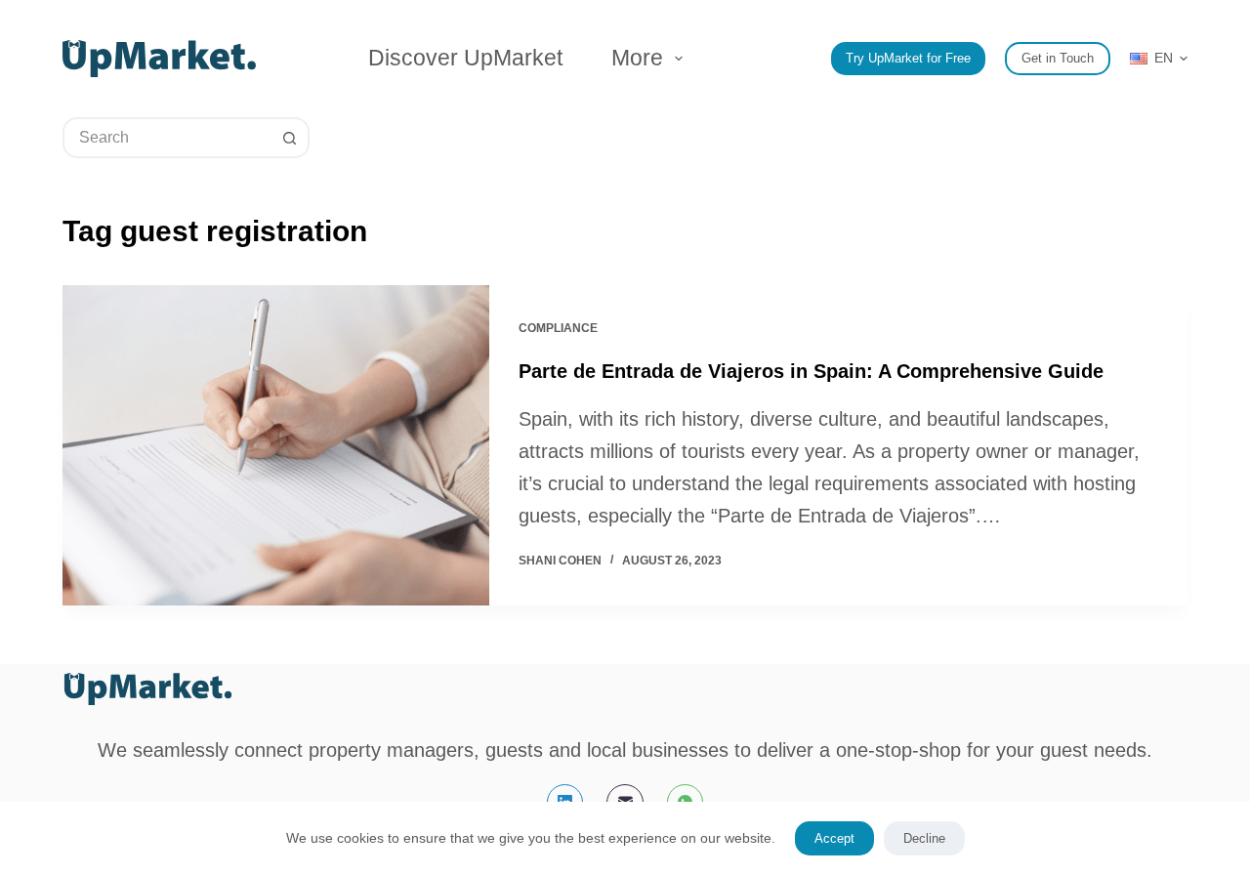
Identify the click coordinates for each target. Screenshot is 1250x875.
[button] (1159, 58)
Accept (834, 838)
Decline (924, 838)
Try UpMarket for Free (908, 58)
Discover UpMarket (465, 57)
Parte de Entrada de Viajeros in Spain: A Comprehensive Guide (811, 371)
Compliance (558, 328)
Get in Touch (1057, 58)
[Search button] (289, 137)
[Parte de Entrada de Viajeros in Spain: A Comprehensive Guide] (275, 445)
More (637, 57)
